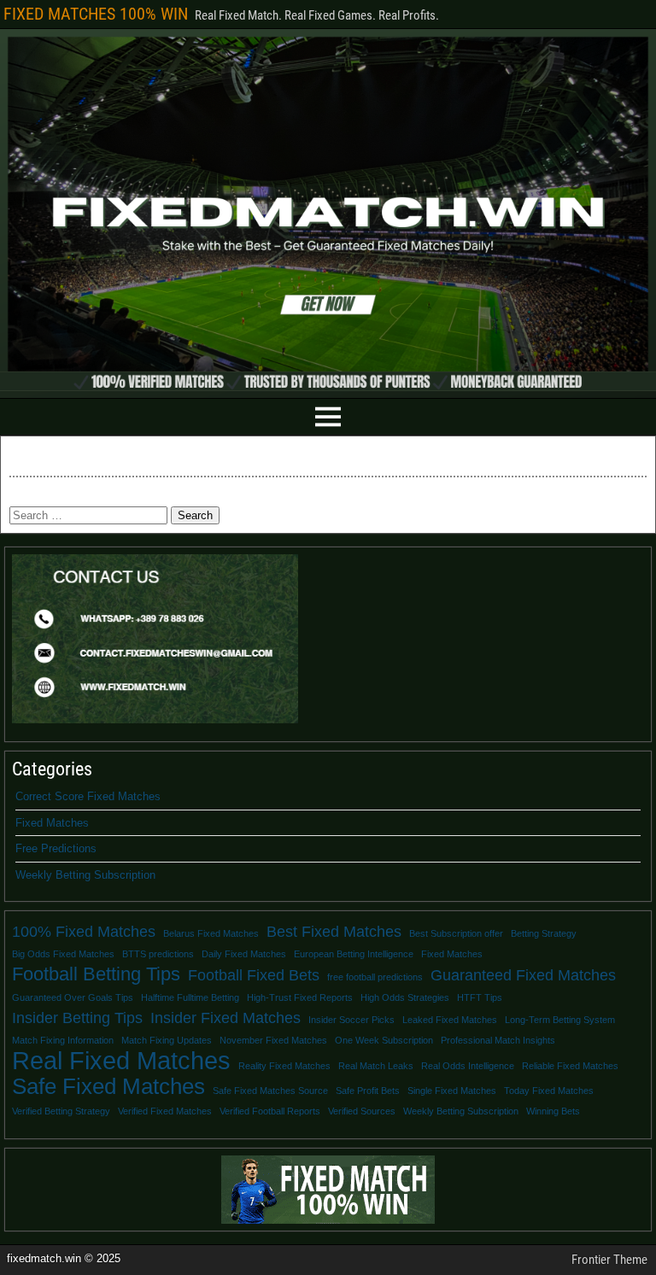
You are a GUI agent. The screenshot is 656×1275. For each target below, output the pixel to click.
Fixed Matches (52, 822)
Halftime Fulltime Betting (190, 997)
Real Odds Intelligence (467, 1066)
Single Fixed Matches (451, 1090)
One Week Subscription (384, 1040)
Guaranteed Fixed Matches (523, 975)
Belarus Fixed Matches (211, 933)
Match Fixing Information (63, 1040)
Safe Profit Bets (368, 1090)
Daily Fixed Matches (244, 954)
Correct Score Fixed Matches (88, 796)
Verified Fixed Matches (165, 1111)
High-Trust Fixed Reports (300, 997)
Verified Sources (361, 1111)
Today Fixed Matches (549, 1090)
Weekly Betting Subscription (85, 875)
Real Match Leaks (375, 1066)
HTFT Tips (479, 997)
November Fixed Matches (273, 1040)
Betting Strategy (544, 933)
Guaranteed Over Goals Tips (72, 997)
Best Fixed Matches (333, 931)
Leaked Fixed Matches (449, 1020)
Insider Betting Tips (77, 1017)
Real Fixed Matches (121, 1060)
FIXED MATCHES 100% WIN (95, 13)
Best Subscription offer (456, 933)
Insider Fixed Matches (225, 1017)
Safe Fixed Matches (108, 1086)
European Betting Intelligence (353, 954)
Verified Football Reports (270, 1111)
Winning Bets (553, 1111)
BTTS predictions (158, 954)
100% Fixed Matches (83, 931)
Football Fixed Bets (253, 975)
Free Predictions (56, 848)
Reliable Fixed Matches (570, 1066)
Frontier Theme (609, 1259)
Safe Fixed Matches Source (270, 1090)
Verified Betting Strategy (61, 1111)
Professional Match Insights (498, 1040)
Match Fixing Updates (166, 1040)
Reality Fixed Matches (284, 1066)
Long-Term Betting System (560, 1020)
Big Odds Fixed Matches (63, 954)
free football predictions (375, 977)
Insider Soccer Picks (351, 1020)
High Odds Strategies (404, 997)
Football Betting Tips (96, 974)
